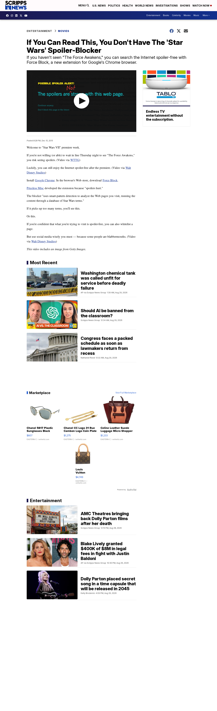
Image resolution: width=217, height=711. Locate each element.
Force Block (110, 180)
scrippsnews (8, 15)
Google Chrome (45, 180)
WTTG (74, 160)
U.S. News (99, 5)
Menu (82, 5)
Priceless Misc (35, 188)
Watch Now (201, 5)
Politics (114, 5)
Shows (185, 5)
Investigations (167, 5)
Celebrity (176, 15)
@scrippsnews (26, 15)
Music (196, 15)
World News (144, 5)
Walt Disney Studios (43, 241)
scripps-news (17, 15)
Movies (187, 15)
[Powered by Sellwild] (131, 490)
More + (206, 15)
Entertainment (153, 15)
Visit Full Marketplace (125, 393)
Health (127, 5)
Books (166, 15)
